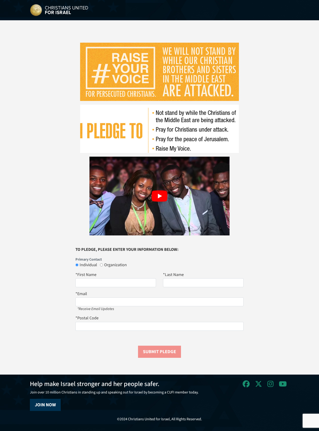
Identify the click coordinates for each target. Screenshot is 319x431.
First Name (85, 275)
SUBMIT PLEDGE (159, 351)
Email (81, 294)
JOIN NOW (45, 405)
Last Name (173, 275)
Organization (115, 265)
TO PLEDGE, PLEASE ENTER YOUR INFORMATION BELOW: (126, 249)
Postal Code (87, 318)
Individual (88, 265)
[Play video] (159, 196)
